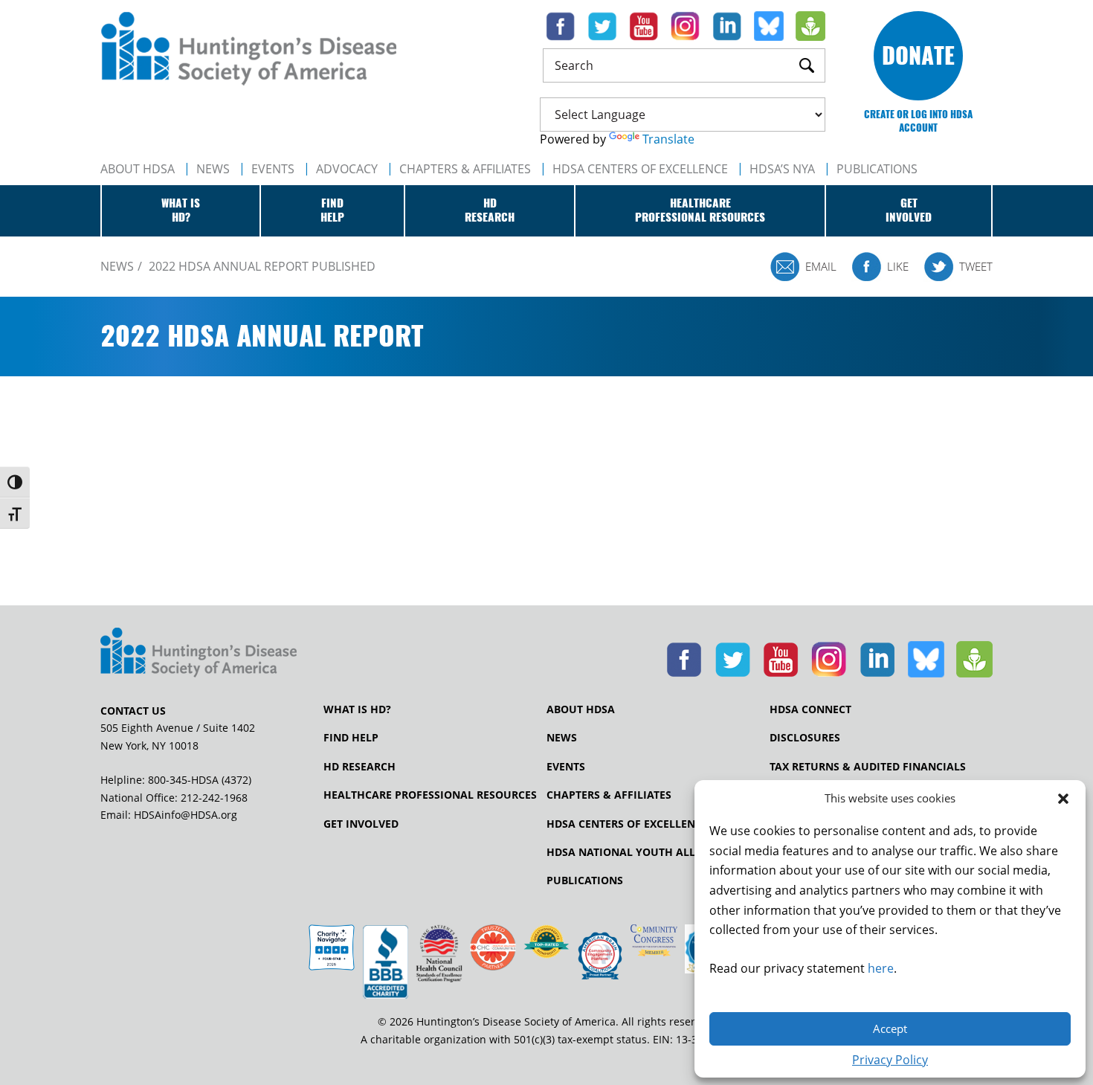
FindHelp (332, 210)
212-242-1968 (214, 798)
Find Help (350, 738)
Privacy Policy (890, 1060)
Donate (918, 55)
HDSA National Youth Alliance (636, 852)
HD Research (359, 767)
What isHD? (180, 210)
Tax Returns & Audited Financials (868, 767)
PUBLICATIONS (877, 169)
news (117, 266)
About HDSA (137, 169)
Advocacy (347, 169)
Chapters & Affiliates (465, 169)
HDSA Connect (810, 709)
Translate (668, 139)
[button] (1063, 798)
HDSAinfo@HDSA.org (185, 815)
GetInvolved (909, 210)
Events (272, 169)
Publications (584, 880)
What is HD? (357, 709)
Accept (890, 1028)
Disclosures (805, 738)
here (881, 968)
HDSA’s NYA (782, 169)
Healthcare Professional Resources (430, 795)
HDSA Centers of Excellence (640, 169)
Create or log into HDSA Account (918, 121)
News (213, 169)
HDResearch (490, 210)
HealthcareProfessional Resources (700, 210)
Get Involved (361, 824)
